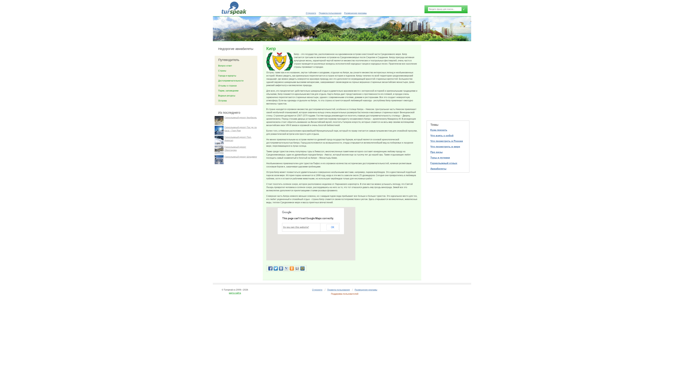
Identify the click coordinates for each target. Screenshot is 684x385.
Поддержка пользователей (344, 294)
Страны (222, 71)
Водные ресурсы (226, 95)
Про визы (436, 152)
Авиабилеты (438, 168)
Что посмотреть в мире (445, 146)
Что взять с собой (442, 135)
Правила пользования (330, 13)
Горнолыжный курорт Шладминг (240, 157)
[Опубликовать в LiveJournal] (286, 268)
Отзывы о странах (227, 85)
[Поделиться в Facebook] (270, 268)
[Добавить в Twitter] (276, 268)
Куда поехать (438, 130)
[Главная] (234, 8)
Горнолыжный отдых (443, 163)
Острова (222, 100)
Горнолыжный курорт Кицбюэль (240, 117)
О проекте (311, 13)
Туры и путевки (440, 157)
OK (332, 227)
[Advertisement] (448, 80)
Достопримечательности (230, 80)
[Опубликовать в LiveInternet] (297, 268)
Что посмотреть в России (446, 141)
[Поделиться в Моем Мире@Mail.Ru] (302, 268)
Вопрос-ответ (225, 66)
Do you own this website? (296, 227)
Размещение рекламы (355, 13)
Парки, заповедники (228, 90)
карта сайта (235, 293)
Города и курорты (227, 76)
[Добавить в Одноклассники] (292, 268)
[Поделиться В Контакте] (281, 268)
